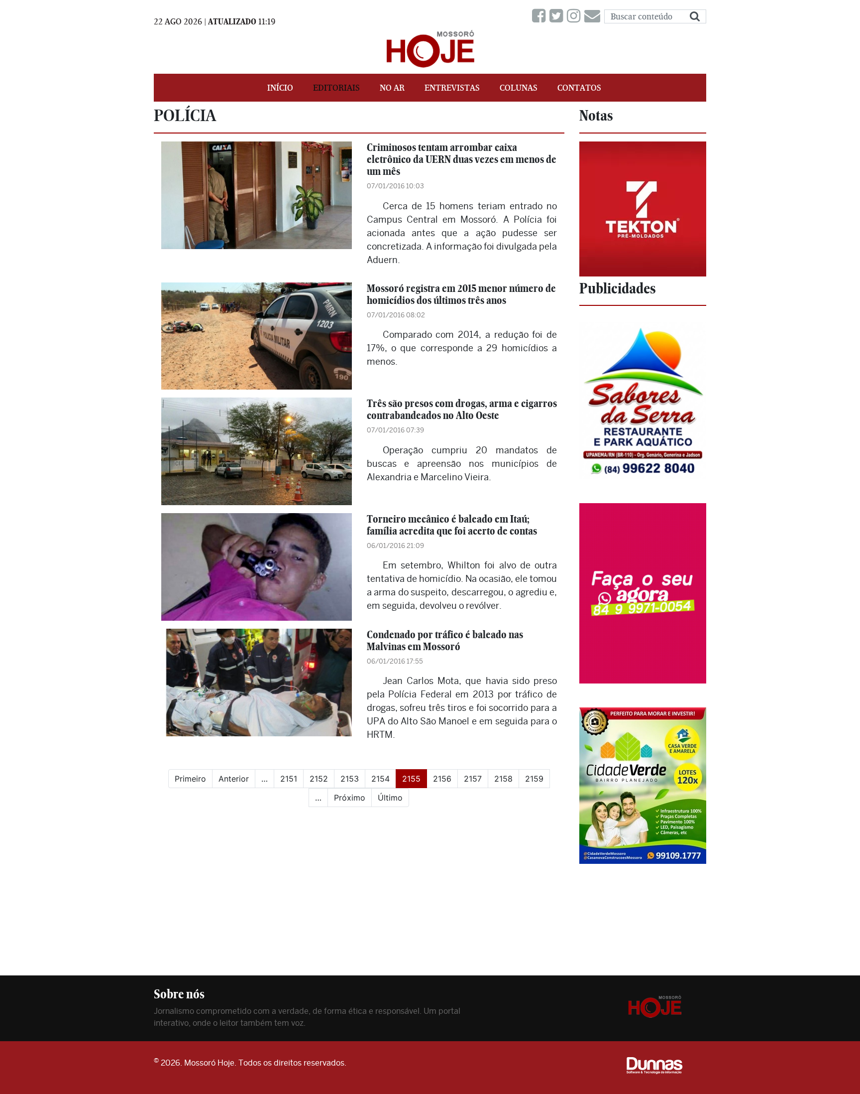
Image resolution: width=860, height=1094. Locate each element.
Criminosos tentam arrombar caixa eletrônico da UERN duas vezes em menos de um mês (461, 159)
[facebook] (540, 16)
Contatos (579, 88)
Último (390, 798)
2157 (473, 779)
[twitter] (558, 16)
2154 (380, 779)
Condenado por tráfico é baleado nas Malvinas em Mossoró (445, 640)
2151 (288, 779)
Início (280, 88)
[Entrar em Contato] (594, 16)
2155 (414, 778)
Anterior (233, 779)
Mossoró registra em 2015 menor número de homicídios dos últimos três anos (461, 294)
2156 (442, 779)
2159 (534, 779)
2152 (319, 779)
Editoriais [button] (336, 88)
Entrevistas (452, 88)
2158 (503, 779)
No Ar (392, 88)
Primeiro (190, 779)
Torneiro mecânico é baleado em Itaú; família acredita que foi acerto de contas (452, 525)
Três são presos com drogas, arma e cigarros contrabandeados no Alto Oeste (462, 409)
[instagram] (575, 16)
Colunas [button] (519, 88)
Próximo (349, 798)
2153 (349, 779)
